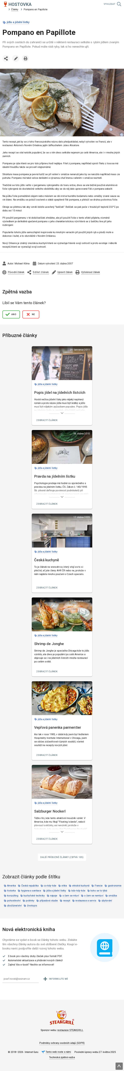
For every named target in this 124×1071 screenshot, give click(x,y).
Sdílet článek (7, 64)
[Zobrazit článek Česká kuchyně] (62, 531)
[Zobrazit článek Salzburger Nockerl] (62, 782)
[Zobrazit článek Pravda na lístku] (62, 447)
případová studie (49, 900)
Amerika (11, 885)
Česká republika (30, 885)
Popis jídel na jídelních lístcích (59, 392)
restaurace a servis (85, 900)
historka (11, 890)
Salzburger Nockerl (49, 811)
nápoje (53, 895)
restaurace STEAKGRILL (70, 1030)
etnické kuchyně (80, 885)
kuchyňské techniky (34, 895)
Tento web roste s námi (58, 1051)
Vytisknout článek (25, 58)
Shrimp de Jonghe (49, 644)
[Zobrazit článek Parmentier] (62, 698)
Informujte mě (58, 979)
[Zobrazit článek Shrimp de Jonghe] (62, 614)
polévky (30, 900)
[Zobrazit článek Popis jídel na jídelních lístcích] (62, 363)
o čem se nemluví (93, 895)
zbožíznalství (14, 905)
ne (33, 314)
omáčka (113, 895)
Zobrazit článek (47, 420)
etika (64, 885)
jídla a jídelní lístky (18, 22)
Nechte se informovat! (42, 964)
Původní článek (16, 272)
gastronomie (115, 885)
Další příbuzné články (62, 857)
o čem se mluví (71, 895)
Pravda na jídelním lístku (54, 476)
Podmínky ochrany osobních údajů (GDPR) (62, 1043)
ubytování (107, 900)
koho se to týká (99, 890)
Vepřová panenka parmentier (57, 727)
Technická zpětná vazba (62, 1057)
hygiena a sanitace (31, 890)
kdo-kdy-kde (78, 890)
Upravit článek (15, 58)
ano (13, 314)
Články (14, 9)
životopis (32, 905)
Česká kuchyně (46, 560)
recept (66, 900)
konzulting (12, 895)
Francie (99, 885)
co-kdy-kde (50, 885)
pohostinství (14, 900)
